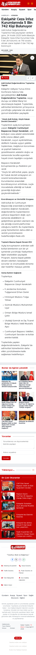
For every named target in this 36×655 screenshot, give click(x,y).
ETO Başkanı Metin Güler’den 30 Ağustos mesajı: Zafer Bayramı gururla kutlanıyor (26, 385)
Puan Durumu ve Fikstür (25, 572)
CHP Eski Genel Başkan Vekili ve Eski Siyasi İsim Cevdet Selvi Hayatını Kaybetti (9, 425)
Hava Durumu (26, 566)
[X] (16, 559)
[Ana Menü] (31, 4)
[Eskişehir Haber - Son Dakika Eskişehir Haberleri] (10, 3)
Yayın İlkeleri (6, 626)
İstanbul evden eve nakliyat (18, 642)
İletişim (12, 628)
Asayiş (14, 10)
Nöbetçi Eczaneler (10, 566)
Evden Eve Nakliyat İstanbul (18, 650)
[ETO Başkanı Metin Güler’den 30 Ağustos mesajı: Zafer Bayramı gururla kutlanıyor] (26, 375)
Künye (4, 628)
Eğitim (22, 598)
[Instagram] (20, 559)
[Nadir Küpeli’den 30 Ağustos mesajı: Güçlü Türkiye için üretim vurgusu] (9, 396)
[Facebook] (12, 559)
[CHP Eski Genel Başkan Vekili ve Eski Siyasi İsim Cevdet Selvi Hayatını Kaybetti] (9, 415)
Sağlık (31, 595)
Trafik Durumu (8, 570)
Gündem (5, 10)
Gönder (6, 458)
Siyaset (22, 10)
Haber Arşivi (8, 585)
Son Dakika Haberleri (24, 579)
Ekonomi (14, 598)
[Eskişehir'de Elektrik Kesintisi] (26, 415)
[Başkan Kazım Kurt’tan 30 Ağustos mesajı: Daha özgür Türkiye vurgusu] (26, 396)
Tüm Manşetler (9, 578)
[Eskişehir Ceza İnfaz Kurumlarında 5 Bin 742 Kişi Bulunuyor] (18, 64)
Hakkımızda (6, 624)
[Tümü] (33, 470)
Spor (30, 10)
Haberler (5, 15)
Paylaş (6, 77)
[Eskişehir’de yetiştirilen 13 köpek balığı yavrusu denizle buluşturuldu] (9, 375)
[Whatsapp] (23, 559)
